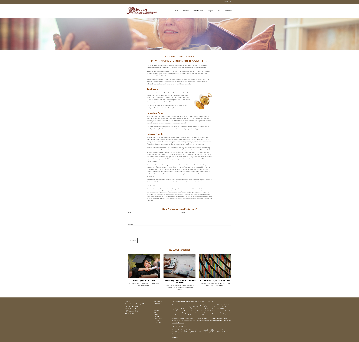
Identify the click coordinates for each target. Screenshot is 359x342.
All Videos (157, 321)
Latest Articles (158, 319)
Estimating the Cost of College (144, 280)
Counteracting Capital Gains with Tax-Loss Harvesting (179, 281)
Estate (155, 308)
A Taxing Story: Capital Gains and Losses (215, 280)
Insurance (156, 310)
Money (156, 314)
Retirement (157, 304)
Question (130, 224)
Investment (157, 306)
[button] (186, 11)
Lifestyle (156, 316)
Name (129, 212)
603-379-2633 (227, 2)
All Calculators (158, 323)
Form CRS (175, 337)
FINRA (206, 330)
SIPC (212, 330)
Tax (155, 312)
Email (183, 212)
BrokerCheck (210, 301)
